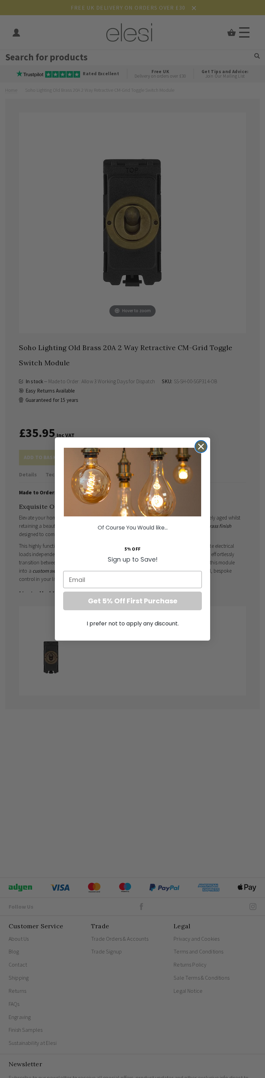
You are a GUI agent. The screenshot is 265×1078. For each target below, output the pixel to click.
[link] (132, 482)
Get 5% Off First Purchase (132, 601)
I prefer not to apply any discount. (133, 623)
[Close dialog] (201, 446)
